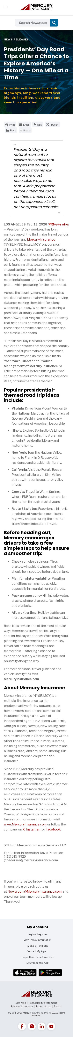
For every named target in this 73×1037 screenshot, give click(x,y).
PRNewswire (58, 224)
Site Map (21, 1002)
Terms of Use (43, 1006)
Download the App (37, 962)
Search (58, 1006)
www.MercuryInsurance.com (25, 824)
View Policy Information (38, 939)
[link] (22, 1026)
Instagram (33, 829)
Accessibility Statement (43, 1002)
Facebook (53, 829)
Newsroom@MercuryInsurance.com (35, 891)
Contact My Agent (37, 951)
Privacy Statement (22, 1006)
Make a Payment (37, 945)
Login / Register (37, 934)
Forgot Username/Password (38, 957)
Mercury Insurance (41, 239)
